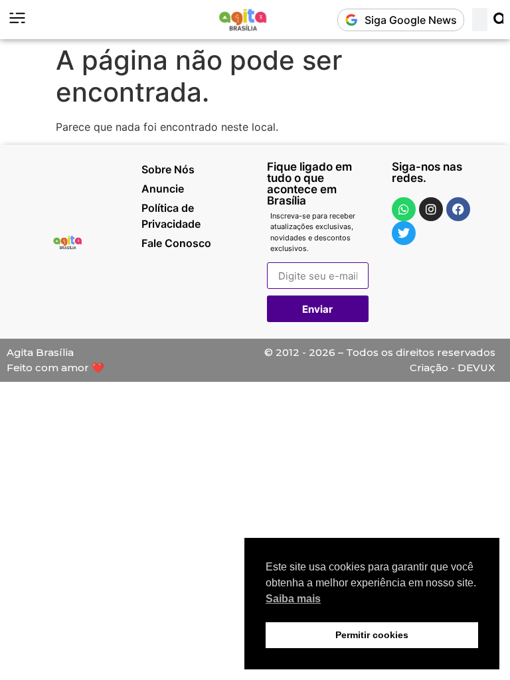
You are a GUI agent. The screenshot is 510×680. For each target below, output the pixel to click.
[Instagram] (431, 209)
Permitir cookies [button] (371, 635)
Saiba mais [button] (293, 598)
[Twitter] (404, 233)
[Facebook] (458, 209)
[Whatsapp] (404, 209)
